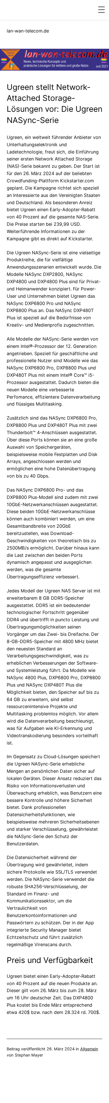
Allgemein (89, 1048)
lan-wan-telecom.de (28, 31)
